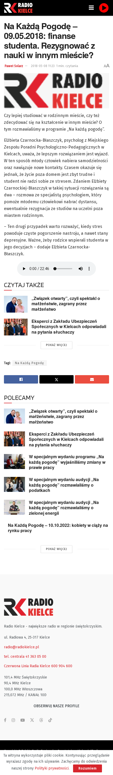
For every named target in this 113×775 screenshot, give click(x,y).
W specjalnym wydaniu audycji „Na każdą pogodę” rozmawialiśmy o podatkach (64, 484)
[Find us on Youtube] (22, 720)
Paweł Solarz (14, 66)
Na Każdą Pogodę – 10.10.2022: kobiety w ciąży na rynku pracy (58, 528)
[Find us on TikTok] (50, 720)
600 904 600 (61, 666)
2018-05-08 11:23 (43, 66)
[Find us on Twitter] (32, 720)
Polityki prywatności (52, 768)
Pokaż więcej (56, 345)
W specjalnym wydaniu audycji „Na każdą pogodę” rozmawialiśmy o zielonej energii (64, 507)
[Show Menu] (91, 8)
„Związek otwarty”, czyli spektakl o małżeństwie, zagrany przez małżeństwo (66, 303)
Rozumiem (87, 768)
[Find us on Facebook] (5, 720)
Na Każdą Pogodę (29, 363)
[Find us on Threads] (41, 720)
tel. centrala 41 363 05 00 (25, 656)
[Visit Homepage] (19, 8)
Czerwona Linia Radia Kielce (27, 666)
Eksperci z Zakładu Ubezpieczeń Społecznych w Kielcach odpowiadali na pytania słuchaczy (69, 326)
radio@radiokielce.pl (21, 647)
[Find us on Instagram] (13, 720)
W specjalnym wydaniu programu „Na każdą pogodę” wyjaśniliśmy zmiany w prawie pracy (67, 461)
